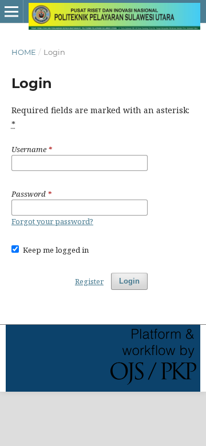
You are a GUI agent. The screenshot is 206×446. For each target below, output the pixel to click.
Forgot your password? (52, 221)
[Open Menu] (11, 11)
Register (89, 281)
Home (23, 52)
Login (129, 281)
